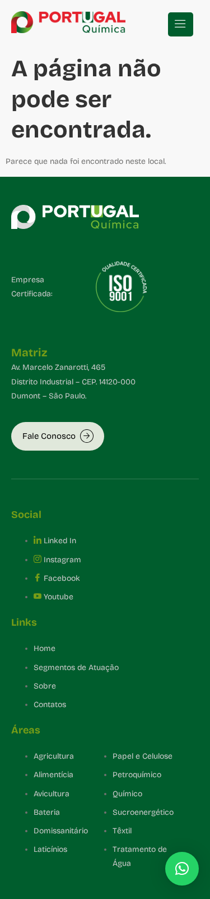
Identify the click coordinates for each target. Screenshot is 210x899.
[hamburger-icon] (180, 24)
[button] (182, 869)
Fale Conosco (49, 436)
